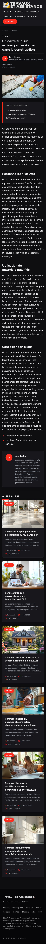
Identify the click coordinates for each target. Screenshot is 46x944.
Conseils (8, 16)
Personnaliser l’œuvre (17, 110)
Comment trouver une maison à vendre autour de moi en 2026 (22, 659)
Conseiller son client (16, 118)
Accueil (7, 11)
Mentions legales (29, 912)
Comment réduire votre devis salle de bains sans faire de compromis (18, 851)
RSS (40, 912)
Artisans (20, 16)
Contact (10, 22)
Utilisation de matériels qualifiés (21, 114)
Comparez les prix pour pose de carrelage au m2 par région (21, 533)
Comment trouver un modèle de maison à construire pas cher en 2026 (20, 786)
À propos (32, 16)
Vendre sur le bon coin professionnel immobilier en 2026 (15, 596)
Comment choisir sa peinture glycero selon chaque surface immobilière (20, 722)
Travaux (18, 11)
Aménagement (33, 11)
